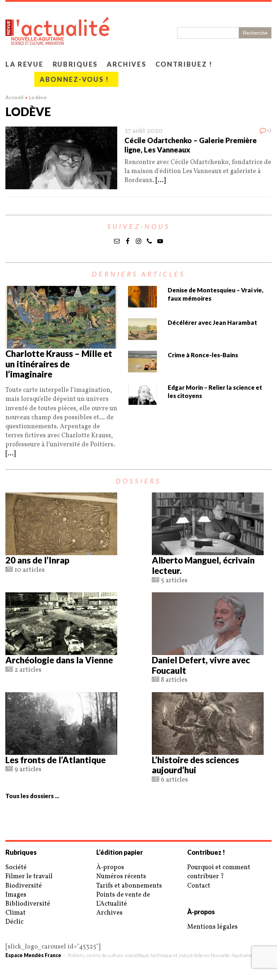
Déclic (14, 921)
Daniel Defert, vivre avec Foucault (201, 665)
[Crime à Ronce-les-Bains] (142, 367)
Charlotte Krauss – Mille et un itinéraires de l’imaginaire (58, 364)
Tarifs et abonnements (129, 885)
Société (16, 867)
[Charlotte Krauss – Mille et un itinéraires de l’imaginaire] (61, 344)
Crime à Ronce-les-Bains (203, 355)
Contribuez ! (184, 64)
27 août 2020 (143, 131)
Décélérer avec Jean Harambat (212, 322)
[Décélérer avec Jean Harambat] (142, 335)
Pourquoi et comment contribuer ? (218, 872)
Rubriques (75, 64)
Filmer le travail (29, 876)
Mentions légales (212, 927)
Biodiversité (23, 885)
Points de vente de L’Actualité (123, 899)
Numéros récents (121, 876)
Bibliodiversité (27, 903)
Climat (15, 912)
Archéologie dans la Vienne (59, 660)
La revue (24, 64)
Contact (198, 885)
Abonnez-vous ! (74, 79)
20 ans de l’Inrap (37, 560)
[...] (160, 180)
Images (15, 894)
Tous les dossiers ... (32, 796)
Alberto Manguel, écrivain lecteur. (203, 565)
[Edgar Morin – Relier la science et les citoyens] (142, 400)
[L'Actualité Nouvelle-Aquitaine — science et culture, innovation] (138, 29)
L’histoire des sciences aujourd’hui (195, 765)
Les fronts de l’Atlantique (55, 760)
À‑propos (110, 867)
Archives (126, 64)
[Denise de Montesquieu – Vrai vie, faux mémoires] (142, 303)
